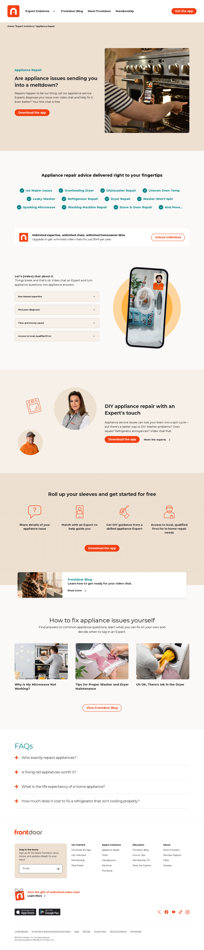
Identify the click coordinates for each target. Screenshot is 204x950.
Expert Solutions (37, 11)
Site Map (86, 931)
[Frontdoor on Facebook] (166, 912)
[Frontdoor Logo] (13, 11)
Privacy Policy (100, 931)
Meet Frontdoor (99, 11)
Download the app (32, 112)
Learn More (34, 895)
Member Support (172, 855)
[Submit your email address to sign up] (58, 869)
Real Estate (77, 865)
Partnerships (135, 931)
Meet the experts (155, 439)
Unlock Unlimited (168, 237)
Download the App (81, 850)
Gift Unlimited (78, 855)
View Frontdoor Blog (102, 708)
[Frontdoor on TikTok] (180, 912)
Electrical (106, 865)
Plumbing (107, 870)
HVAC (105, 855)
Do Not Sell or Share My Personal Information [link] (51, 931)
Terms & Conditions (118, 931)
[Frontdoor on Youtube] (173, 912)
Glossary (167, 865)
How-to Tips (139, 855)
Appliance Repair (110, 850)
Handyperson (109, 860)
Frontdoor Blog (72, 11)
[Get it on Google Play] (49, 912)
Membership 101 (141, 860)
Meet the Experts (142, 865)
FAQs (166, 860)
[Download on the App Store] (25, 912)
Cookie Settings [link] (21, 931)
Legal (76, 931)
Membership (125, 11)
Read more (75, 590)
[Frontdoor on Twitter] (159, 912)
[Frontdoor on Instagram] (187, 912)
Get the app (184, 11)
